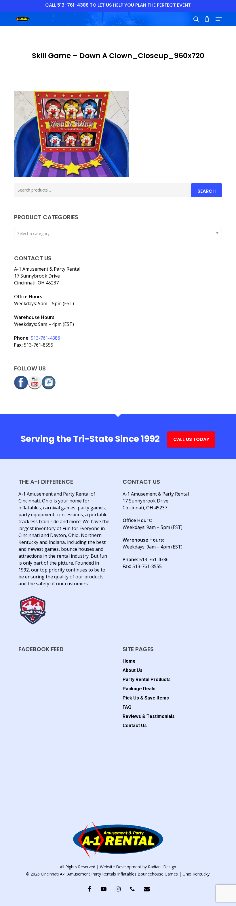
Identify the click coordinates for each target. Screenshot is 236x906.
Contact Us (135, 725)
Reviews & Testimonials (149, 716)
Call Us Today (191, 439)
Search (206, 191)
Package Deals (139, 688)
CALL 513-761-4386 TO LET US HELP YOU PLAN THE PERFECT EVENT (118, 5)
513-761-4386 (45, 338)
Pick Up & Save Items (146, 698)
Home (129, 661)
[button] (219, 19)
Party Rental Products (147, 679)
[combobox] (118, 233)
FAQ (127, 707)
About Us (132, 670)
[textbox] (118, 234)
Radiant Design (162, 866)
